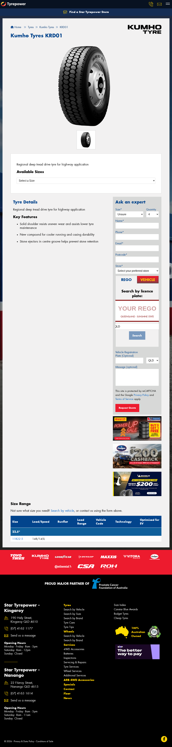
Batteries (68, 653)
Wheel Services (72, 671)
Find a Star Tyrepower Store (89, 12)
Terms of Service (124, 399)
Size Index (120, 605)
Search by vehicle (62, 511)
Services (69, 645)
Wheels (69, 631)
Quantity (151, 209)
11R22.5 (17, 539)
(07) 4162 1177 (22, 628)
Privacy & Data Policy (24, 741)
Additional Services (75, 675)
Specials (69, 684)
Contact (69, 689)
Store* (119, 266)
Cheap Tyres (121, 618)
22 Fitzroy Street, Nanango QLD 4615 (24, 685)
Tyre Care (69, 622)
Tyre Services (71, 666)
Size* (118, 209)
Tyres (67, 605)
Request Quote (127, 407)
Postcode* (121, 254)
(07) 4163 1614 (22, 693)
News (68, 698)
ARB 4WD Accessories (79, 680)
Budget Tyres (121, 613)
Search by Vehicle (74, 609)
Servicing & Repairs (75, 662)
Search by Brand (73, 618)
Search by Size (72, 614)
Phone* (119, 232)
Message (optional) (126, 367)
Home (17, 27)
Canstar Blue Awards (126, 609)
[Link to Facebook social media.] (164, 739)
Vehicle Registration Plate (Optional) (126, 354)
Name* (119, 221)
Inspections (70, 658)
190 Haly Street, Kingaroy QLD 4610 (24, 620)
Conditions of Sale (44, 741)
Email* (119, 243)
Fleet (67, 693)
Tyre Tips (69, 627)
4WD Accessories (74, 649)
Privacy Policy (141, 395)
